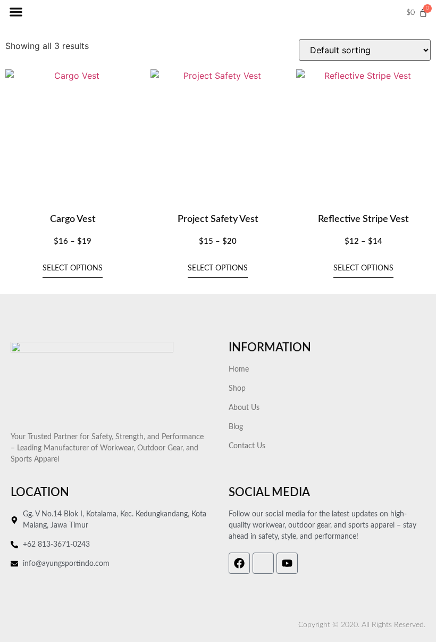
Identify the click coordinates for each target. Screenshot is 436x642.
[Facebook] (239, 563)
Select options (73, 268)
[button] (15, 12)
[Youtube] (287, 563)
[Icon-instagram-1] (263, 563)
